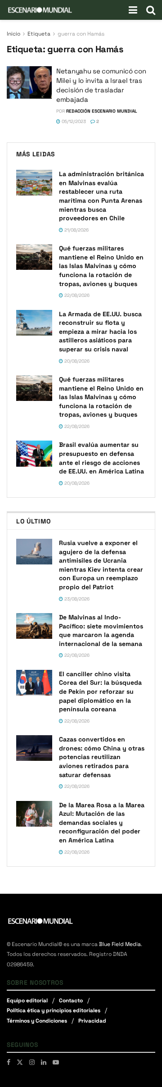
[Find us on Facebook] (8, 1062)
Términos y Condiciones (37, 1020)
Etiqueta (38, 33)
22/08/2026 (76, 295)
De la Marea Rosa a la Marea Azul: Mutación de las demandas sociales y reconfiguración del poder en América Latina (101, 822)
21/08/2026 (76, 230)
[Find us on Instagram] (32, 1062)
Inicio (13, 33)
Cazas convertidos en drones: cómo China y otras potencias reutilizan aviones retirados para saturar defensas (101, 756)
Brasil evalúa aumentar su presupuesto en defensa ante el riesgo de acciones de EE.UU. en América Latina (101, 458)
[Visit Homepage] (40, 10)
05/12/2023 (73, 121)
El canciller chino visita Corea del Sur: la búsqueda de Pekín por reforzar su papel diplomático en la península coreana (100, 691)
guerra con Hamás (81, 33)
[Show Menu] (133, 10)
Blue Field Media (120, 944)
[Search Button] (150, 10)
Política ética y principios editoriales (53, 1010)
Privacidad (92, 1020)
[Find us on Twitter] (20, 1062)
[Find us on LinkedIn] (43, 1062)
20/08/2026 (76, 361)
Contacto (71, 1000)
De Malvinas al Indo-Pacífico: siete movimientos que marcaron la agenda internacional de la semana (101, 630)
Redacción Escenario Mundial (101, 111)
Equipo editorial (27, 1000)
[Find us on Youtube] (56, 1062)
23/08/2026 (76, 599)
